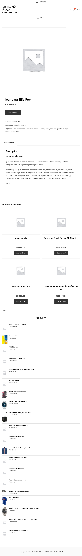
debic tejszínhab (32, 129)
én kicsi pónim (44, 129)
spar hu (53, 129)
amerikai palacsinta (17, 129)
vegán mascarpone (12, 131)
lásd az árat (13, 113)
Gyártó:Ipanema (20, 125)
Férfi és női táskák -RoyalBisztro (10, 9)
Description (9, 143)
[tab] (9, 142)
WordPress (60, 551)
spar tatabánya (62, 129)
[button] (41, 18)
